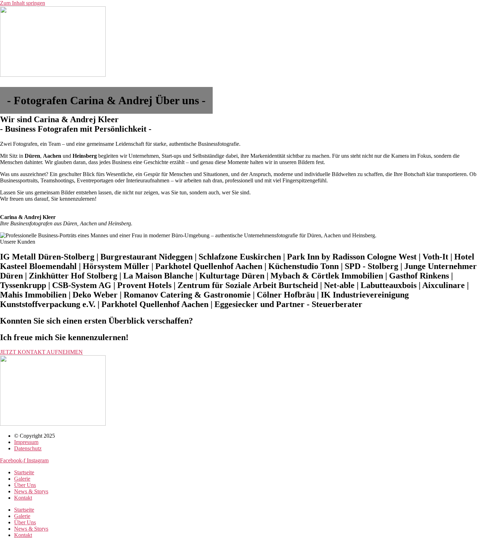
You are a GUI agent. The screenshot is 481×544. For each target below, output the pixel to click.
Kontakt (23, 498)
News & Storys (31, 491)
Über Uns (25, 485)
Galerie (22, 479)
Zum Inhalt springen (22, 3)
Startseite (24, 472)
